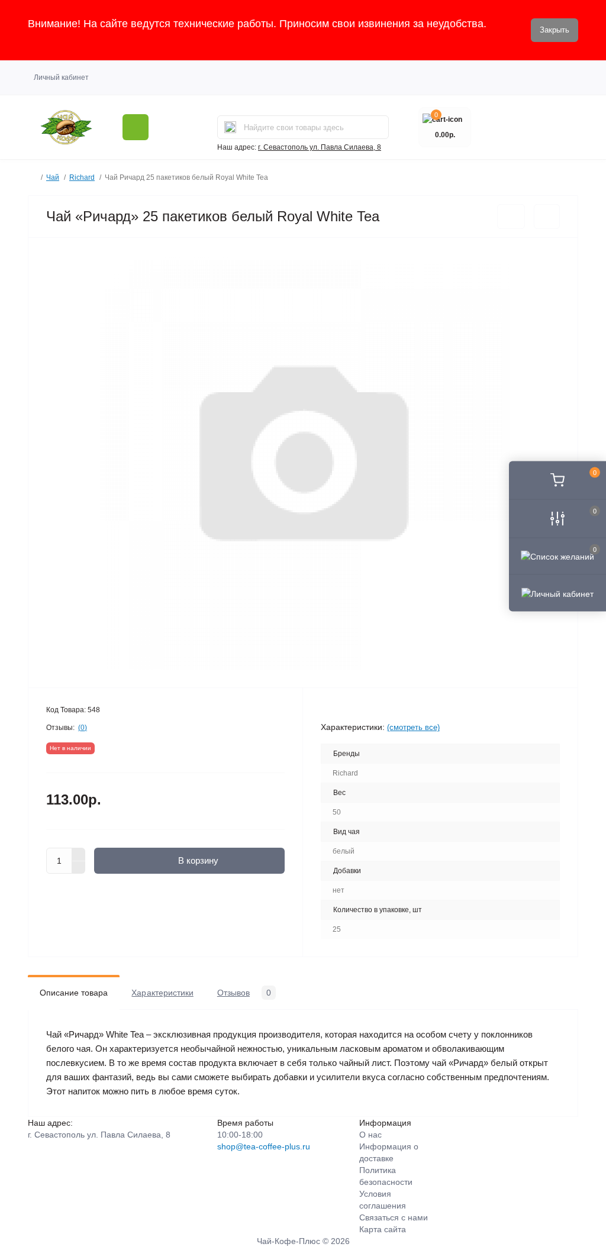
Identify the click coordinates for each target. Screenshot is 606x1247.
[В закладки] (511, 216)
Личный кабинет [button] (61, 77)
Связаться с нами (393, 1217)
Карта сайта (382, 1229)
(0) (82, 727)
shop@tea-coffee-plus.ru (263, 1146)
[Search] (230, 127)
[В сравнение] (547, 216)
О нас (370, 1134)
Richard (82, 177)
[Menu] (136, 127)
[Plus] (78, 854)
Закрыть (554, 29)
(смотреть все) (413, 727)
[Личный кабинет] (557, 592)
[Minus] (78, 867)
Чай (52, 177)
